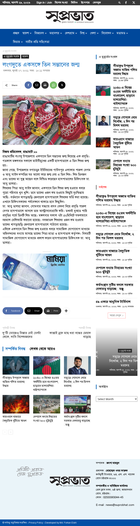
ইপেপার (85, 2)
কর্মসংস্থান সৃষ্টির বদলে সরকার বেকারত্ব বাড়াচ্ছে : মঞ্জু (77, 421)
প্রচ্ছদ (16, 33)
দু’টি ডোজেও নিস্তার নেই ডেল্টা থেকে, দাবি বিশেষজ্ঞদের (22, 335)
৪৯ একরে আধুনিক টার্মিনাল (113, 302)
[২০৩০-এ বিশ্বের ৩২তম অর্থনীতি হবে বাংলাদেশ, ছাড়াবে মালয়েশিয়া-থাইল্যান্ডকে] (46, 365)
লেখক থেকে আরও (42, 349)
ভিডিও (74, 2)
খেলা (93, 33)
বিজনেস (39, 33)
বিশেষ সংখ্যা (61, 2)
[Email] (36, 85)
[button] (119, 2)
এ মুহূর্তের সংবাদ (11, 56)
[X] (133, 2)
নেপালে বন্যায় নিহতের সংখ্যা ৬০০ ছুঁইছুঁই (124, 165)
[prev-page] (5, 432)
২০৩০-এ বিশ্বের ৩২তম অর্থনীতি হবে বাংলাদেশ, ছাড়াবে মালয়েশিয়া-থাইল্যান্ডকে (124, 96)
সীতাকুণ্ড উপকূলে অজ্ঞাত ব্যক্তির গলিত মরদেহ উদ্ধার (16, 382)
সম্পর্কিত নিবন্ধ (15, 349)
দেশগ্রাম (69, 33)
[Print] (45, 85)
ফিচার (16, 42)
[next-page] (10, 432)
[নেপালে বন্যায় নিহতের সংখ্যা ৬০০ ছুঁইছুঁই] (46, 404)
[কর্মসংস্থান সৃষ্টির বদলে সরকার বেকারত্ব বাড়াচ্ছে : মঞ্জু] (77, 404)
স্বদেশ (25, 33)
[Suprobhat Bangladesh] (70, 17)
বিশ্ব (82, 33)
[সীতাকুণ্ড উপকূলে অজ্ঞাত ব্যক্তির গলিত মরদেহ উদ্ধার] (16, 365)
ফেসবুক (97, 2)
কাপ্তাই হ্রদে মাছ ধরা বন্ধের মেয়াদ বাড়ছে (70, 335)
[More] (66, 310)
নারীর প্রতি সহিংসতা (37, 42)
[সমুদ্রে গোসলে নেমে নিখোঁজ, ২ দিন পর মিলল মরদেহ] (77, 365)
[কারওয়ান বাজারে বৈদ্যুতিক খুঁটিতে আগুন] (16, 404)
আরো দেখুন (115, 315)
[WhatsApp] (53, 85)
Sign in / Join (44, 2)
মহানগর (54, 33)
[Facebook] (126, 2)
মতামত (121, 33)
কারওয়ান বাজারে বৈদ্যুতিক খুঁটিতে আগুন (123, 143)
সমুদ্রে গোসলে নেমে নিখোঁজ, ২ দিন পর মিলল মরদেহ (77, 382)
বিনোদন (106, 33)
